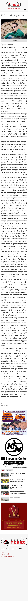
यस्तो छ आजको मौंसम (15, 497)
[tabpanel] (14, 487)
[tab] (3, 470)
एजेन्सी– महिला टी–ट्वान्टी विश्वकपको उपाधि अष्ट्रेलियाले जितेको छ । (16, 487)
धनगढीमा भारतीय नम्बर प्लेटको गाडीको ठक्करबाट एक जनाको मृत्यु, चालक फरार (18, 493)
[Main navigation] (25, 8)
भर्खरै (3, 470)
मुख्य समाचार (9, 470)
